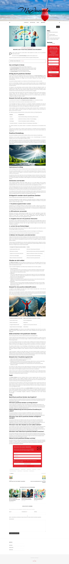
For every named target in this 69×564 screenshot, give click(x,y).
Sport (38, 22)
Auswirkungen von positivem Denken (15, 469)
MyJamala (34, 9)
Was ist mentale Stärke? (51, 34)
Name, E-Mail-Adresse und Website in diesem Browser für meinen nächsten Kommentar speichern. (25, 517)
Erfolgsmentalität (23, 469)
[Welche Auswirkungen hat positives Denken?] (44, 477)
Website (35, 511)
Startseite (26, 22)
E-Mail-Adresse (24, 511)
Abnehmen (43, 22)
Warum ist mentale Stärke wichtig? (52, 39)
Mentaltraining (34, 469)
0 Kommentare (43, 473)
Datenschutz (11, 547)
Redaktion (11, 473)
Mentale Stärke (29, 469)
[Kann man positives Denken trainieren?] (11, 477)
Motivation (32, 22)
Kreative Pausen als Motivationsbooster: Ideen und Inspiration (14, 499)
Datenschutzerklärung (55, 75)
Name (10, 511)
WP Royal (37, 557)
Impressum (11, 549)
